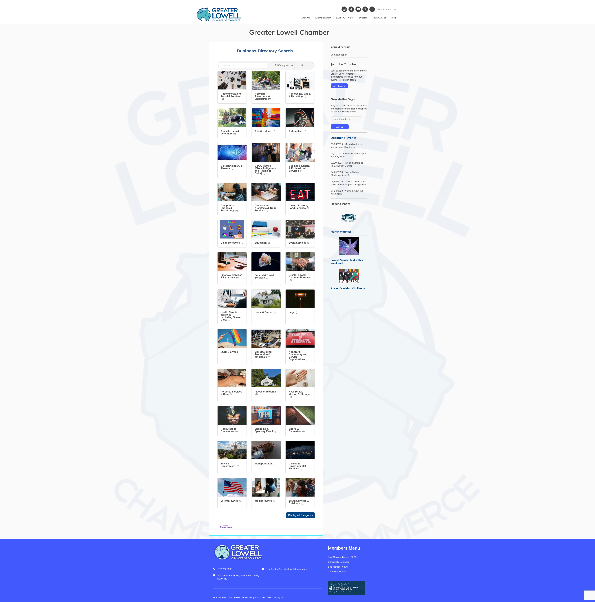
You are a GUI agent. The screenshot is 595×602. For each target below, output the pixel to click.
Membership (323, 17)
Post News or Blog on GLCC (342, 557)
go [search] (305, 65)
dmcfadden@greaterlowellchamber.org (287, 569)
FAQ (393, 17)
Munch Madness (341, 231)
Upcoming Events (343, 138)
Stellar (283, 597)
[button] (300, 515)
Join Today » (339, 86)
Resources (379, 17)
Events (363, 17)
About (306, 17)
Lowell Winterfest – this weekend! (347, 261)
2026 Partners (345, 17)
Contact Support (339, 54)
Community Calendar (338, 562)
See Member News (338, 566)
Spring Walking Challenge (348, 288)
